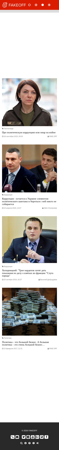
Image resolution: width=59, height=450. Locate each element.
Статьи (45, 4)
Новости (32, 4)
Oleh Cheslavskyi (50, 208)
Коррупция (8, 195)
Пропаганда (8, 129)
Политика (7, 338)
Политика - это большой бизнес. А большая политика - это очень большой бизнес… (25, 343)
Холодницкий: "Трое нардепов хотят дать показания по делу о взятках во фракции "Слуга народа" (27, 273)
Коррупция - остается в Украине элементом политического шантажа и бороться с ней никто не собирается (29, 201)
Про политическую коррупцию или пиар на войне (29, 132)
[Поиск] (21, 443)
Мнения (38, 4)
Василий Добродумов (48, 280)
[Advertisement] (29, 44)
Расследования (51, 4)
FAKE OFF (53, 136)
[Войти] (37, 443)
